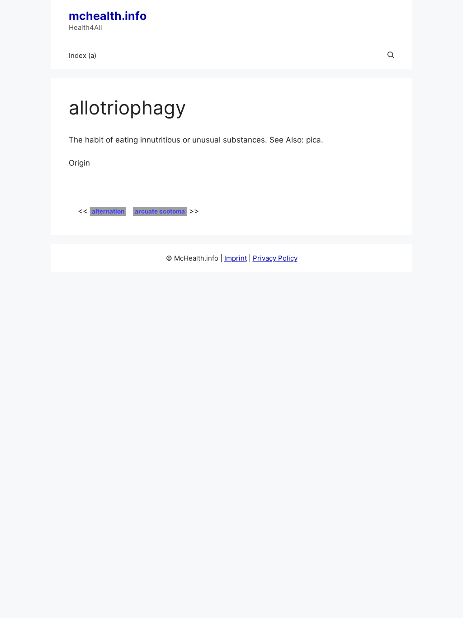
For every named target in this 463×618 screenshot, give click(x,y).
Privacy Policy (275, 258)
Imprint (235, 258)
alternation (108, 211)
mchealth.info (107, 16)
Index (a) (82, 55)
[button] (390, 55)
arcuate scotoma (160, 211)
